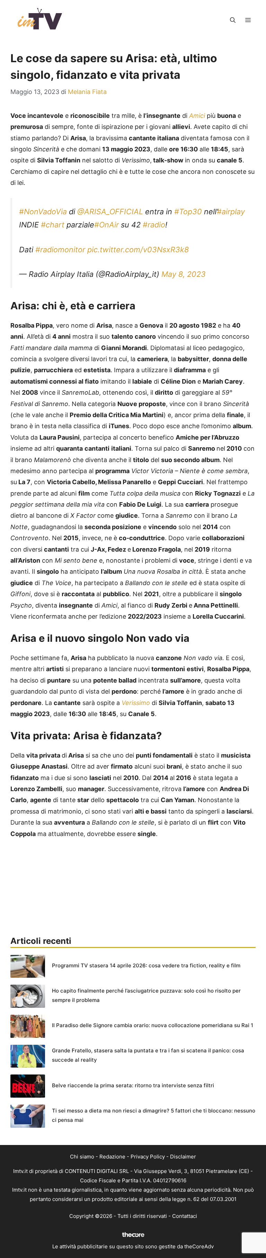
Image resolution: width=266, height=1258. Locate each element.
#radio (154, 224)
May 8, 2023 (183, 274)
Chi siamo (82, 1156)
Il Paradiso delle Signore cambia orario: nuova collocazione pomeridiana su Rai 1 (152, 1025)
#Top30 (188, 211)
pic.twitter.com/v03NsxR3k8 (138, 249)
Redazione (112, 1156)
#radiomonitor (60, 249)
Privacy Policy (148, 1156)
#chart (52, 224)
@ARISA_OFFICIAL (110, 211)
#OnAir (106, 224)
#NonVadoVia (43, 211)
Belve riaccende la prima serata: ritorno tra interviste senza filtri (133, 1085)
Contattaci (184, 1216)
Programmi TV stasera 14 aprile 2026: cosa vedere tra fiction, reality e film (146, 965)
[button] (232, 20)
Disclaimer (183, 1156)
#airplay (231, 211)
